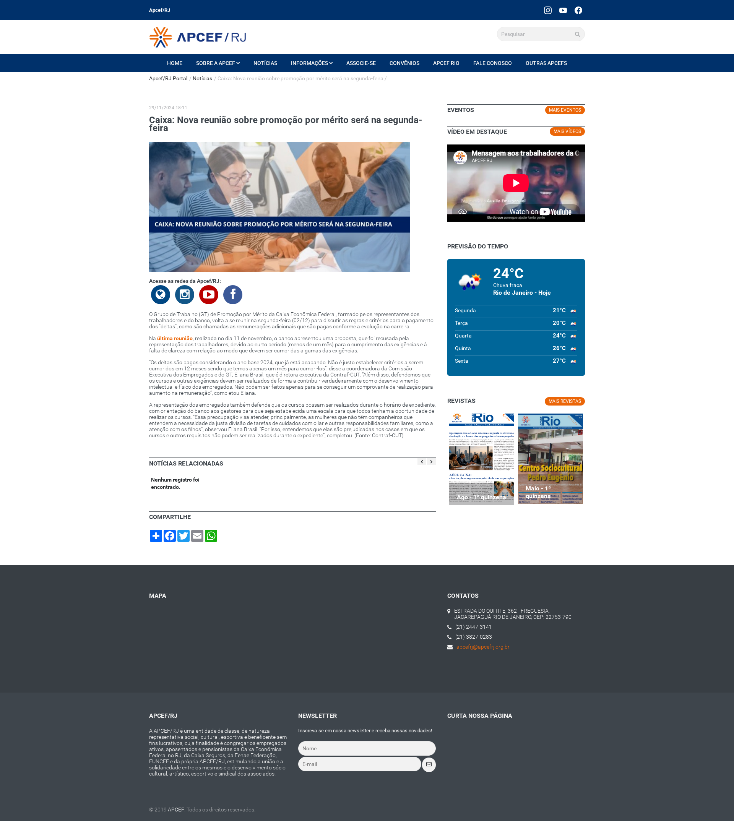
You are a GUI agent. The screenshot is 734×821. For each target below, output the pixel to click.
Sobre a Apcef (215, 63)
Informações (309, 63)
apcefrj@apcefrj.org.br (483, 647)
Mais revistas (565, 401)
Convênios (404, 63)
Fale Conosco (492, 63)
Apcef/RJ (159, 10)
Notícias (265, 63)
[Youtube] (563, 10)
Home (174, 63)
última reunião (175, 338)
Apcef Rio (446, 63)
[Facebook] (578, 10)
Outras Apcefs (546, 63)
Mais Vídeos (567, 131)
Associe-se (361, 63)
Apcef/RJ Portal (168, 78)
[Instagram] (547, 10)
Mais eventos (565, 110)
